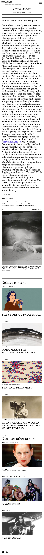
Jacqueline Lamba (11, 141)
